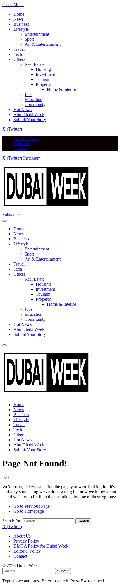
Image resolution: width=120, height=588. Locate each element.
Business (21, 24)
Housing (43, 69)
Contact (20, 148)
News (18, 19)
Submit (63, 571)
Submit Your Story (29, 119)
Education (33, 99)
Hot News (22, 109)
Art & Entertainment (43, 44)
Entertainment (37, 34)
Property (43, 84)
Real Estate (34, 64)
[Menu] (4, 221)
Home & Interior (61, 89)
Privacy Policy (26, 541)
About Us (22, 143)
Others (19, 59)
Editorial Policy (27, 138)
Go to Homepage (28, 511)
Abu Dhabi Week (28, 114)
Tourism (43, 79)
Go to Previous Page (31, 506)
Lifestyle (21, 29)
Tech (17, 54)
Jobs (28, 94)
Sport (29, 39)
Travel (19, 49)
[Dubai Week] (47, 209)
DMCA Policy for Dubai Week (40, 546)
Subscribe (11, 214)
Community (35, 104)
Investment (45, 74)
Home (18, 14)
